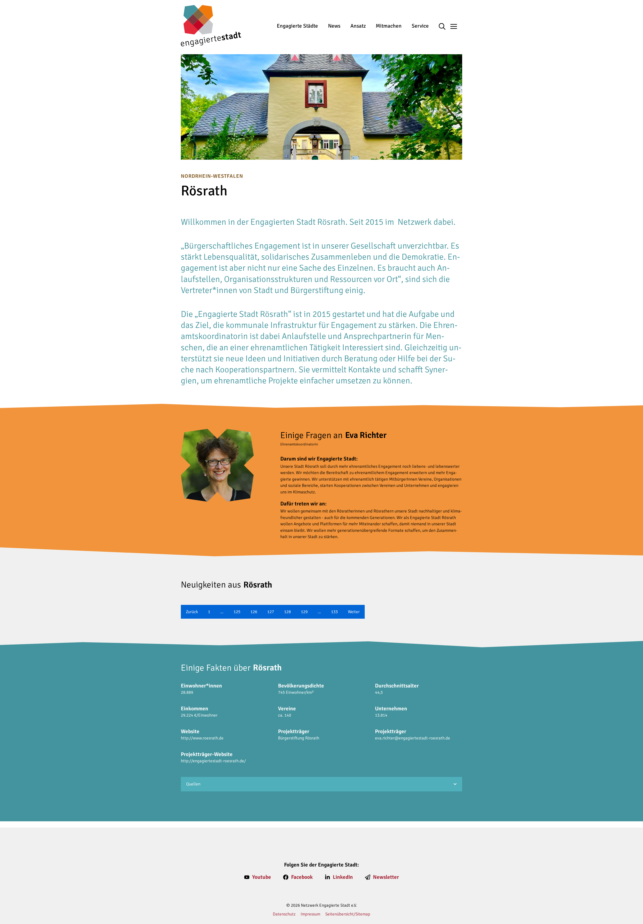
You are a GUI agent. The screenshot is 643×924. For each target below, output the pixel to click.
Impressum (310, 914)
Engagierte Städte (297, 26)
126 (253, 611)
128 (287, 611)
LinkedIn (343, 877)
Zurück (192, 611)
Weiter (354, 611)
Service (420, 26)
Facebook (302, 877)
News (334, 26)
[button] (445, 26)
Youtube (261, 877)
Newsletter (386, 877)
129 (304, 611)
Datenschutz (284, 914)
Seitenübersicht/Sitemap (347, 914)
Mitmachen (389, 26)
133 (334, 611)
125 (237, 611)
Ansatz (358, 26)
